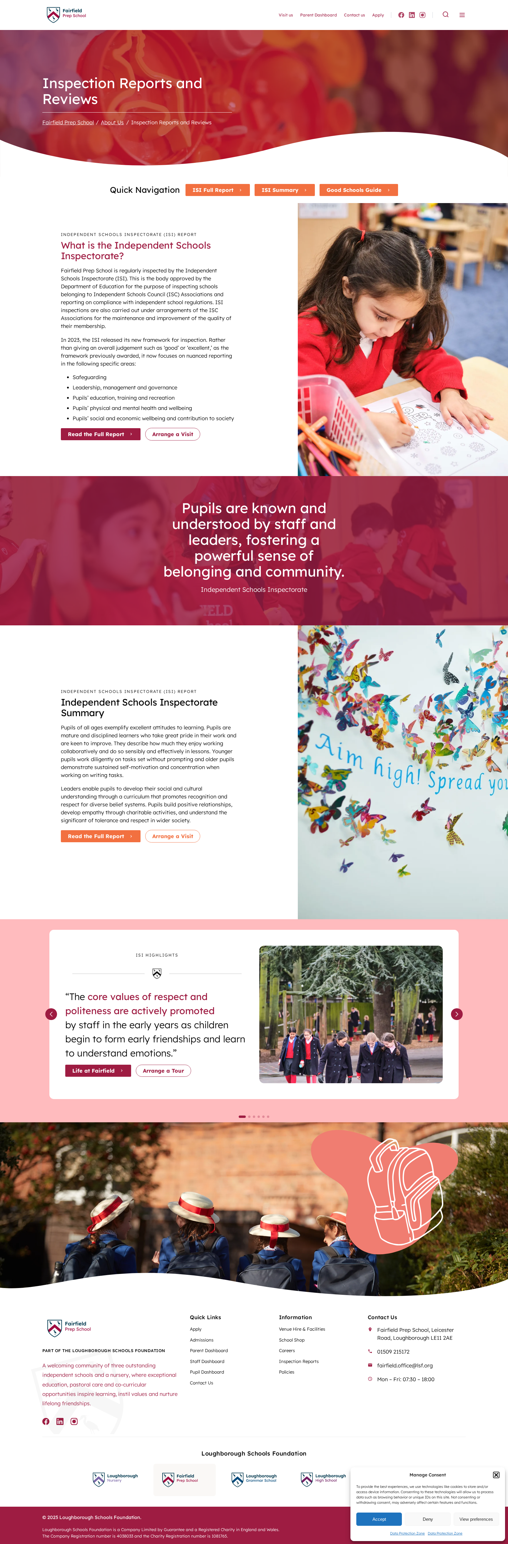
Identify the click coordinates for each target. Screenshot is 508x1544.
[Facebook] (401, 15)
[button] (496, 1475)
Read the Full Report (96, 434)
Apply (378, 15)
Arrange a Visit (172, 434)
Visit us (286, 15)
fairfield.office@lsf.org (405, 1365)
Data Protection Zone (407, 1533)
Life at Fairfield (93, 1070)
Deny (428, 1519)
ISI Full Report (213, 190)
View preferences (476, 1519)
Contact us (354, 15)
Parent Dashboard (318, 15)
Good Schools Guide (354, 190)
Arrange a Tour (163, 1070)
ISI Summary (280, 190)
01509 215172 (393, 1351)
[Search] (446, 15)
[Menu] (462, 15)
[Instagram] (422, 15)
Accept (379, 1519)
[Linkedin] (412, 15)
